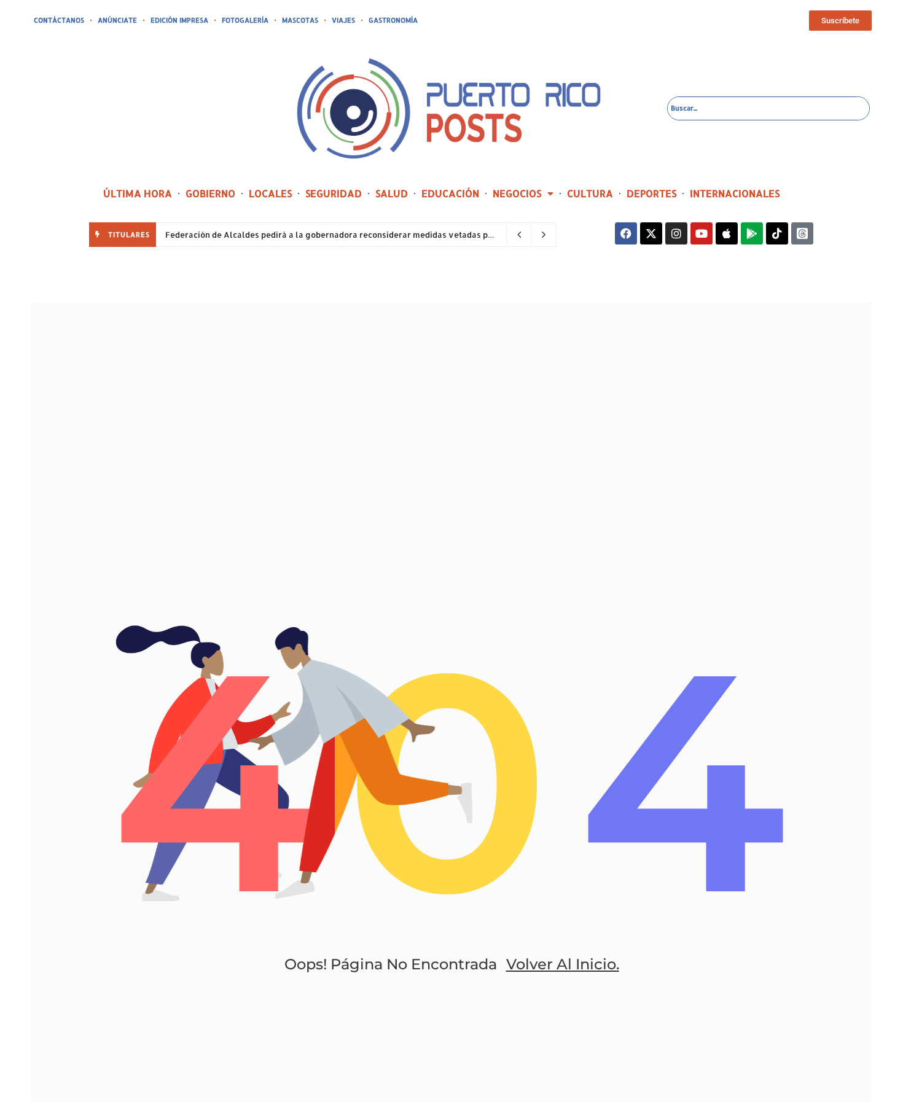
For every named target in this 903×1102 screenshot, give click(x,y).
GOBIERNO (210, 193)
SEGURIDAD (333, 193)
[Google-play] (752, 233)
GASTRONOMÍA (393, 20)
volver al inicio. (562, 964)
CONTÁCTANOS (59, 20)
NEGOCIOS (517, 193)
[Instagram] (676, 233)
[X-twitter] (651, 233)
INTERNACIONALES (735, 193)
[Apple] (727, 233)
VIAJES (343, 20)
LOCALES (270, 193)
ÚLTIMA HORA (137, 193)
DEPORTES (651, 193)
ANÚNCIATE (117, 20)
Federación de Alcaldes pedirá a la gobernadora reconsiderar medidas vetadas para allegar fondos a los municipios (396, 235)
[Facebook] (626, 233)
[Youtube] (701, 233)
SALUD (391, 193)
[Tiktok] (777, 233)
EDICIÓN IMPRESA (179, 20)
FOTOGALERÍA (245, 20)
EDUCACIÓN (450, 193)
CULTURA (590, 193)
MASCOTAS (300, 20)
